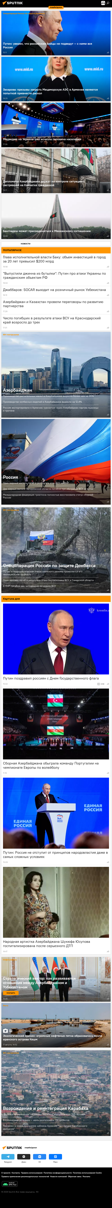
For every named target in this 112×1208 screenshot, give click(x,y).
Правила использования (31, 1173)
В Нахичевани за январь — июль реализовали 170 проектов (36, 1120)
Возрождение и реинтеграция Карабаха (56, 1093)
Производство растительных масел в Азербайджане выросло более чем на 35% (48, 396)
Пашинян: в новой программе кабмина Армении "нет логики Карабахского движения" (45, 1127)
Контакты (16, 1173)
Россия (56, 462)
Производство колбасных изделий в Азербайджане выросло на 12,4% (42, 401)
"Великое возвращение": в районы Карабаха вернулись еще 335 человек (44, 1114)
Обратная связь (75, 1176)
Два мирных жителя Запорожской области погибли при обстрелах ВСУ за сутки (48, 488)
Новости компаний (58, 1176)
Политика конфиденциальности (58, 1173)
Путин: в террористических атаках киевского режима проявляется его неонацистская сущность (42, 573)
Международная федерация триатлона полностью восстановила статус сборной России (48, 496)
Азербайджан (56, 375)
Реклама (86, 1176)
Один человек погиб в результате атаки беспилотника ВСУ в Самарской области (48, 580)
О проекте (6, 1173)
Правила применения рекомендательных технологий (25, 1176)
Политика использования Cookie (87, 1173)
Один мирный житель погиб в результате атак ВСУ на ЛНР (36, 483)
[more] (108, 52)
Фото (5, 1006)
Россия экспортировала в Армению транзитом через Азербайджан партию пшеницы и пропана (50, 409)
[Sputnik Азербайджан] (13, 5)
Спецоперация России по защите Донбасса (24, 13)
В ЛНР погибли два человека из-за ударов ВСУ (29, 586)
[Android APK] (9, 1184)
